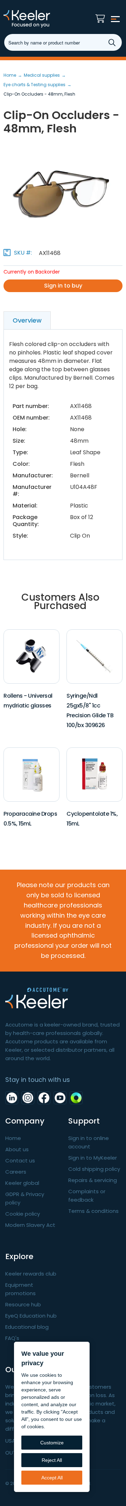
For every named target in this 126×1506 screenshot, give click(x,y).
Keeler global (22, 1183)
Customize (52, 1442)
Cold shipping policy (94, 1169)
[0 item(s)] (102, 17)
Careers (15, 1171)
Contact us (20, 1160)
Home (13, 1138)
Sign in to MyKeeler (92, 1157)
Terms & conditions (93, 1211)
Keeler (40, 19)
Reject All (52, 1460)
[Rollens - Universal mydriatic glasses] (31, 656)
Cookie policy (22, 1213)
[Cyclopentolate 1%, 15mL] (94, 774)
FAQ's (12, 1338)
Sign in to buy (63, 286)
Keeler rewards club (30, 1273)
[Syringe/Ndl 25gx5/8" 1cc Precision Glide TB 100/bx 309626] (94, 656)
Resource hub (23, 1304)
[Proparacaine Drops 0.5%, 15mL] (31, 774)
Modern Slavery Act (30, 1225)
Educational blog (27, 1327)
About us (17, 1149)
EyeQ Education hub (31, 1315)
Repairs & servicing (92, 1180)
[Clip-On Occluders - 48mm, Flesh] (63, 194)
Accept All (52, 1477)
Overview (27, 320)
